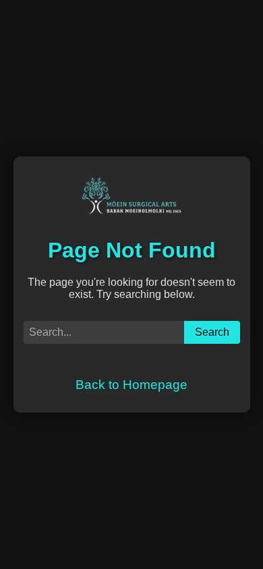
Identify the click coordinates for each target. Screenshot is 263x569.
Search (212, 332)
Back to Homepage (131, 385)
